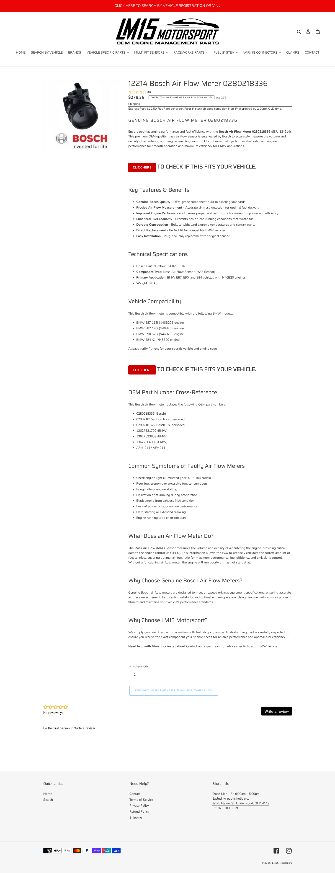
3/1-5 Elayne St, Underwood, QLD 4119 (240, 803)
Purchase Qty (139, 666)
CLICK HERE (142, 167)
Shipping (134, 104)
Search (48, 800)
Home (47, 794)
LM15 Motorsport (282, 863)
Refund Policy (139, 811)
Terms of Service (141, 800)
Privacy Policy (139, 805)
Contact (134, 794)
